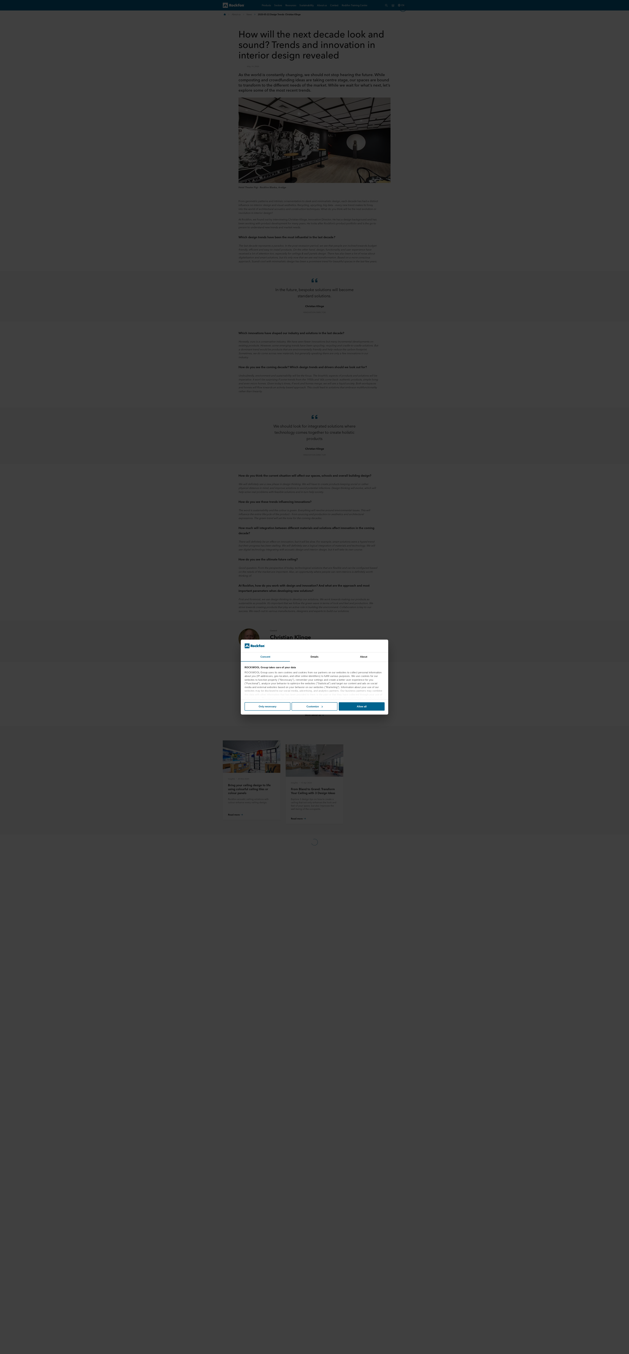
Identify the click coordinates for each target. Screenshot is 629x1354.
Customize (312, 706)
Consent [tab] (265, 656)
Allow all (362, 706)
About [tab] (363, 656)
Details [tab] (315, 656)
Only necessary (267, 706)
